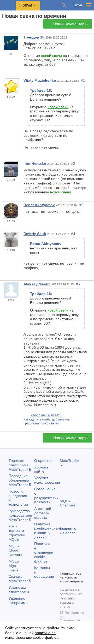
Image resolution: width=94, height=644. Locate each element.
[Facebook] (63, 558)
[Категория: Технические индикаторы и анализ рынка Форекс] (10, 25)
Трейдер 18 (34, 37)
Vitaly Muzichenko (40, 80)
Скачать (20, 578)
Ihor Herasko (35, 163)
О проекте (43, 461)
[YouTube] (63, 566)
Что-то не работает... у (47, 415)
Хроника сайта (41, 469)
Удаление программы (18, 600)
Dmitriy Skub (35, 234)
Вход (78, 5)
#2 (73, 163)
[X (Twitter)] (80, 558)
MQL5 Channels (67, 503)
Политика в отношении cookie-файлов (43, 552)
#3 (81, 205)
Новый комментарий (71, 24)
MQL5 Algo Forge (14, 565)
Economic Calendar (68, 530)
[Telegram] (71, 558)
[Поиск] (64, 5)
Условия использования (47, 480)
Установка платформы (19, 589)
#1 (83, 80)
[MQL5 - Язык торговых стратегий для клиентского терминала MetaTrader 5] (8, 5)
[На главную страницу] (3, 25)
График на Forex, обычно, (42, 423)
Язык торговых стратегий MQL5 (17, 532)
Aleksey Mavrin (37, 284)
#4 (73, 234)
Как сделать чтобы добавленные (48, 419)
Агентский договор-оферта (42, 513)
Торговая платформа (20, 465)
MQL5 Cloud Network (15, 550)
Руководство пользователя (20, 515)
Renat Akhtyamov (39, 205)
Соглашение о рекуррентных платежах (46, 495)
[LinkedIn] (71, 566)
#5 (78, 284)
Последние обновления (20, 480)
